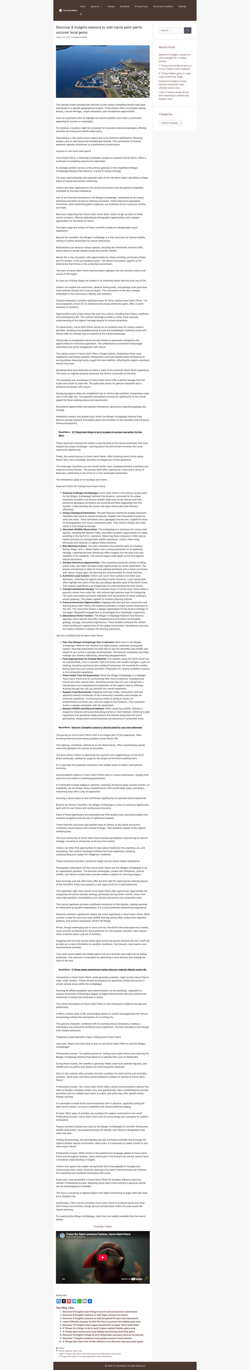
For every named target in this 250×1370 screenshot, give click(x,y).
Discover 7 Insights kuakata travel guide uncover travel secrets (97, 1338)
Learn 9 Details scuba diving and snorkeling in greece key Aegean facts (174, 95)
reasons (68, 1351)
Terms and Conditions (163, 6)
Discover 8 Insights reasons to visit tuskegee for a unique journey (174, 58)
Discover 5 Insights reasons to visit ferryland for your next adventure (100, 1318)
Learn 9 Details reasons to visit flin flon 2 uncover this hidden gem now (101, 1321)
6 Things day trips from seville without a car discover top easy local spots (103, 1341)
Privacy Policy (141, 6)
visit (80, 1351)
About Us (95, 6)
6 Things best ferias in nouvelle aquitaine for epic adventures (85, 1356)
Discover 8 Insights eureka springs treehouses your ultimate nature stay (172, 84)
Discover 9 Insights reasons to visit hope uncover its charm (95, 1315)
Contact (111, 6)
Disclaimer (125, 6)
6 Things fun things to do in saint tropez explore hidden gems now (99, 1328)
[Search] (187, 30)
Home (82, 6)
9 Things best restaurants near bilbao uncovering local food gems (99, 1331)
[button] (81, 14)
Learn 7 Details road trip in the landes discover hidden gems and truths (90, 1354)
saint (75, 1351)
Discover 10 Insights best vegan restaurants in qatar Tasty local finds (101, 1325)
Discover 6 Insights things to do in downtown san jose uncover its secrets (103, 1335)
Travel (61, 1348)
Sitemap (182, 6)
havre (61, 1351)
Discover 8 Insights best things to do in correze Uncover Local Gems (100, 1311)
